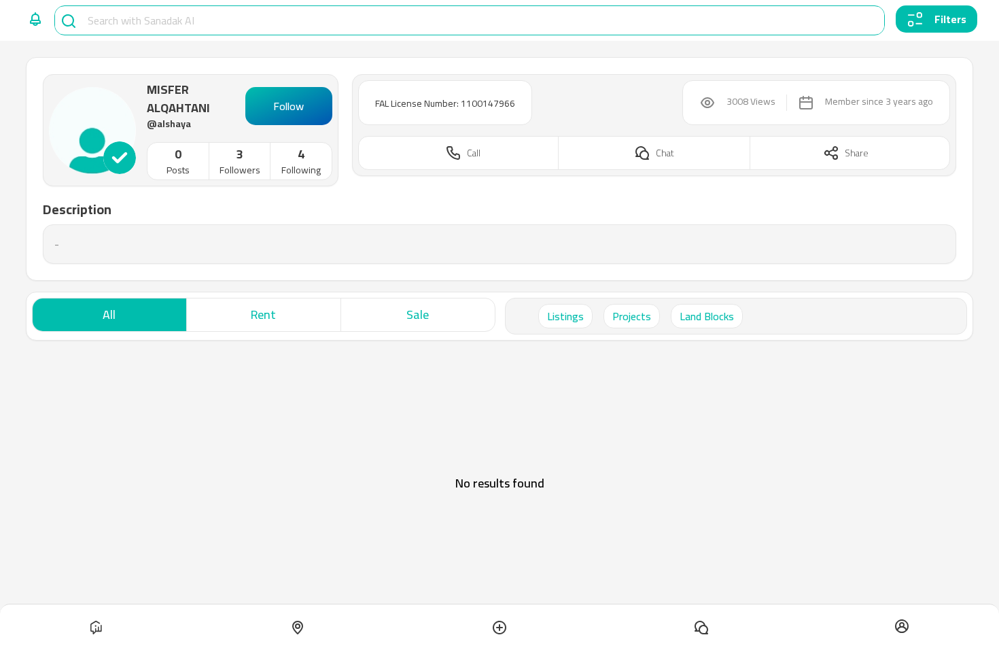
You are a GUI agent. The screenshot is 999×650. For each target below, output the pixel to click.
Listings (565, 316)
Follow (288, 106)
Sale (417, 314)
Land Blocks (707, 316)
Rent (263, 314)
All (109, 314)
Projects (631, 316)
